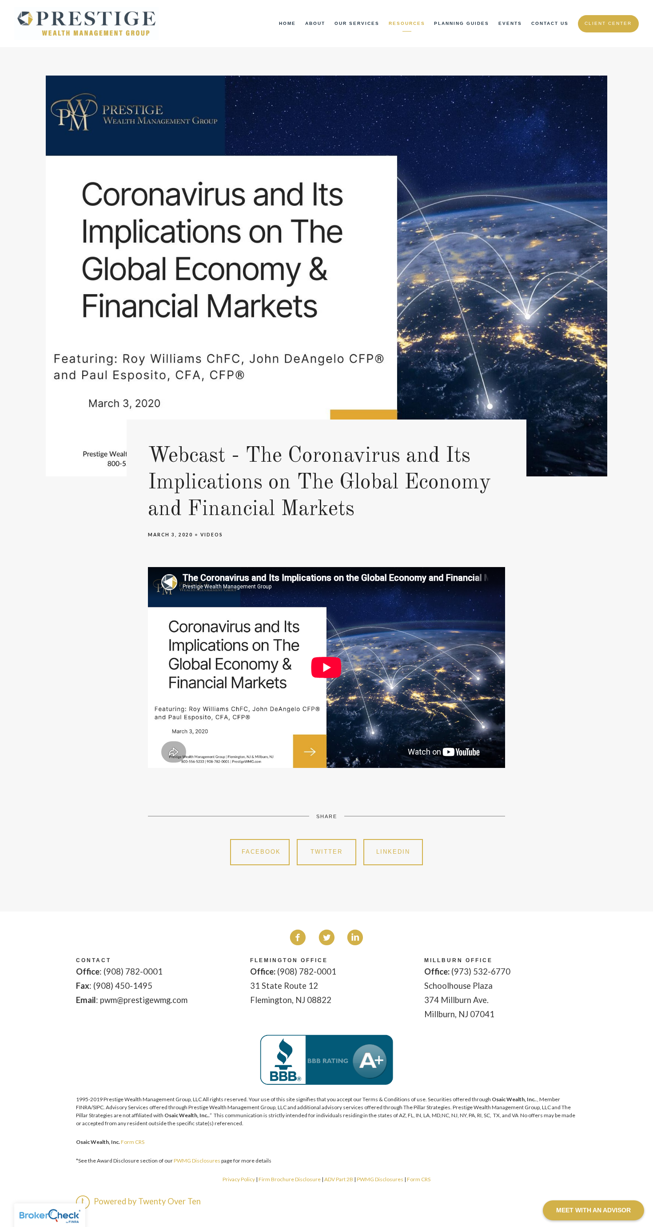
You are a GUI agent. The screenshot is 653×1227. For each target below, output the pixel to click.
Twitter (326, 851)
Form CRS (132, 1142)
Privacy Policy (239, 1179)
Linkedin (393, 851)
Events (510, 23)
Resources (407, 23)
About (315, 23)
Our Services (356, 23)
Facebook (261, 851)
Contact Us (550, 23)
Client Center (608, 23)
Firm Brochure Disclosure (290, 1179)
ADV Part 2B (338, 1179)
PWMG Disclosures (197, 1160)
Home (287, 23)
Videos (211, 534)
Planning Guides (461, 23)
